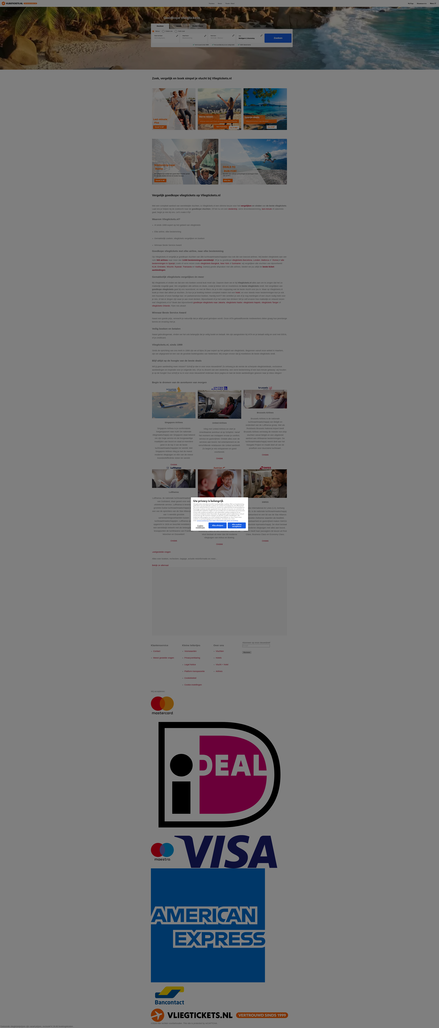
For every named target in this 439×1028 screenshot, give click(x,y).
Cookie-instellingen (200, 526)
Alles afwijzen (217, 525)
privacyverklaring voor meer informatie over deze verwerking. (217, 520)
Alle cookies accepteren (237, 525)
